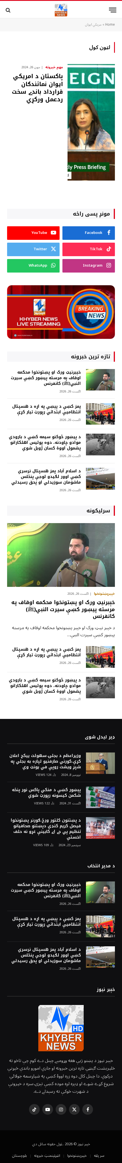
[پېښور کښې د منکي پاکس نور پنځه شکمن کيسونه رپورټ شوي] (100, 797)
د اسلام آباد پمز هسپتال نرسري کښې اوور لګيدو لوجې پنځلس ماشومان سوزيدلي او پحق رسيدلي (46, 476)
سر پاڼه (99, 1156)
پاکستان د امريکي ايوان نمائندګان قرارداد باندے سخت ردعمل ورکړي (37, 88)
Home (110, 24)
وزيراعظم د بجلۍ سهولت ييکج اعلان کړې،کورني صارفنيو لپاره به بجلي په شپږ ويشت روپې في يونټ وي (45, 761)
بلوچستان (19, 1156)
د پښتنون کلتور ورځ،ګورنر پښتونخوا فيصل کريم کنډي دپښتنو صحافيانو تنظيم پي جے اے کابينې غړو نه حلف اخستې (46, 829)
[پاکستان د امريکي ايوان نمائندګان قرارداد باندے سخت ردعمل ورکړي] (91, 122)
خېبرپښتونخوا (77, 1156)
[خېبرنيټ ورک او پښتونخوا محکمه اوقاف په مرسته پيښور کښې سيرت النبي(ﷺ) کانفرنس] (100, 380)
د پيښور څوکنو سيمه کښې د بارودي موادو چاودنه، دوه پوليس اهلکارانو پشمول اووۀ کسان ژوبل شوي (45, 442)
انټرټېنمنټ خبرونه (47, 1156)
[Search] (9, 10)
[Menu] (112, 10)
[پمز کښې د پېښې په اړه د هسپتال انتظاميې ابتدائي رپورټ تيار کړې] (100, 414)
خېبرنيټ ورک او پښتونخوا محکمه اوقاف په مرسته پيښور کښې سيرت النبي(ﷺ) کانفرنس (46, 377)
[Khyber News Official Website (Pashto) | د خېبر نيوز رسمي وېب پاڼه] (61, 10)
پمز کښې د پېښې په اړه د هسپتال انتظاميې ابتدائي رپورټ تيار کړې (46, 409)
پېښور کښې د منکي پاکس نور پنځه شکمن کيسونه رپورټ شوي (46, 792)
